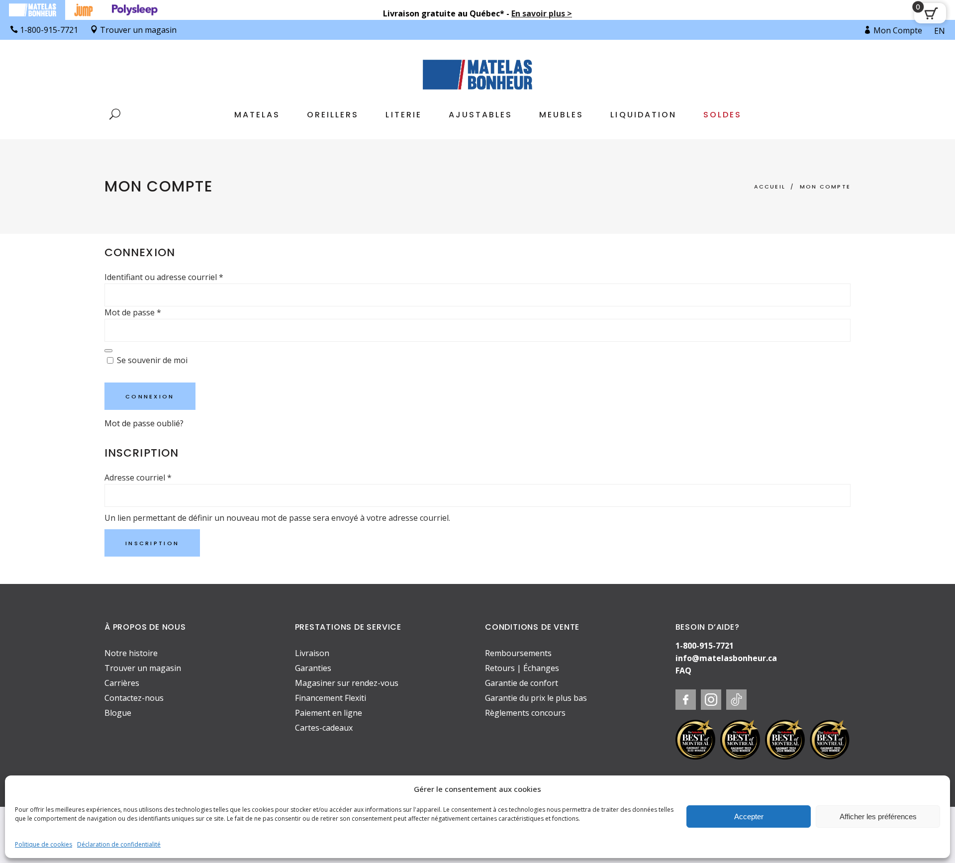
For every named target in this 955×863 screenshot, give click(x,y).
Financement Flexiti (330, 697)
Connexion (150, 396)
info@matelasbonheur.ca (726, 658)
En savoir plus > (541, 13)
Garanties (313, 668)
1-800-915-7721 (704, 645)
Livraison (312, 653)
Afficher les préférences (878, 816)
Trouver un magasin (142, 668)
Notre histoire (131, 653)
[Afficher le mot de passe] (108, 350)
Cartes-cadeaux (324, 727)
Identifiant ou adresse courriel (163, 277)
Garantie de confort (521, 682)
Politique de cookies (43, 844)
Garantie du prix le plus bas (536, 697)
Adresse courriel (138, 477)
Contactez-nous (134, 697)
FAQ (683, 670)
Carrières (121, 682)
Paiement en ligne (328, 712)
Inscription (152, 543)
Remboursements (518, 653)
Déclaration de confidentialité (119, 844)
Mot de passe (132, 312)
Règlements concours (525, 712)
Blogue (117, 712)
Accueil (769, 187)
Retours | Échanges (522, 668)
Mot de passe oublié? (144, 423)
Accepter (749, 816)
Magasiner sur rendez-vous (346, 682)
